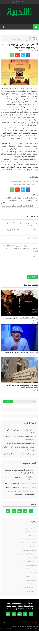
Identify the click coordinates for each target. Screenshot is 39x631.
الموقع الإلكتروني (32, 237)
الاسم (35, 229)
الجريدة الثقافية (30, 569)
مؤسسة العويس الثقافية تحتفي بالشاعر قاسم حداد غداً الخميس (21, 319)
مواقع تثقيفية (30, 584)
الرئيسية (34, 37)
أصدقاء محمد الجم (31, 181)
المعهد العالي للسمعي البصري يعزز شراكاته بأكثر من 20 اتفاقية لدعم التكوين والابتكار (21, 386)
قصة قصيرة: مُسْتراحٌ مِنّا (12, 487)
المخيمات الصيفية (22, 181)
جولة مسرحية (14, 181)
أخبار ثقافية (31, 535)
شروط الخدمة (30, 580)
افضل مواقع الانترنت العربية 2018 (25, 561)
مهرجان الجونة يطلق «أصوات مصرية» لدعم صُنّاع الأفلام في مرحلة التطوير (19, 438)
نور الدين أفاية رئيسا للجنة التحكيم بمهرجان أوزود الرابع (19, 454)
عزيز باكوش (31, 477)
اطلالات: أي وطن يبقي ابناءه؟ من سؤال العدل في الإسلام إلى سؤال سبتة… (19, 448)
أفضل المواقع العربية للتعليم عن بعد (25, 554)
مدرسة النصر (22, 184)
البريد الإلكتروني (13, 229)
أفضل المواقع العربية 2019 (27, 550)
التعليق (35, 255)
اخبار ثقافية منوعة (29, 558)
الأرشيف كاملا (30, 565)
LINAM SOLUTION (12, 622)
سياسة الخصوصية (29, 576)
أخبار (30, 37)
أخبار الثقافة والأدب (29, 532)
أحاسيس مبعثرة (30, 528)
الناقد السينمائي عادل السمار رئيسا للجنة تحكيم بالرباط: (21, 353)
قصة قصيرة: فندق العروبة (12, 483)
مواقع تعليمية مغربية (28, 588)
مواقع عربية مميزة (29, 591)
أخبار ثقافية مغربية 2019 (27, 543)
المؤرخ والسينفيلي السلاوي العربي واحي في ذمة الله (20, 443)
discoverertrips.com (32, 626)
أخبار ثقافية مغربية (29, 539)
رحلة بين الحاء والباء (31, 184)
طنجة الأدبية (33, 51)
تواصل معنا (31, 573)
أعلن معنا (31, 546)
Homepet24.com (22, 626)
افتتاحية (35, 628)
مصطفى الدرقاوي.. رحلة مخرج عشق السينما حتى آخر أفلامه (19, 431)
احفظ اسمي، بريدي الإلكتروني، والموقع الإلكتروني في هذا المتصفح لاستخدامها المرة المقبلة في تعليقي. (20, 248)
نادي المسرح (16, 184)
